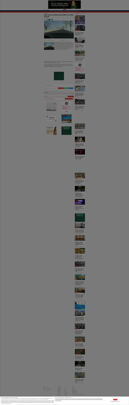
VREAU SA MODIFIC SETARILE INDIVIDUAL (115, 401)
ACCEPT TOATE (115, 399)
